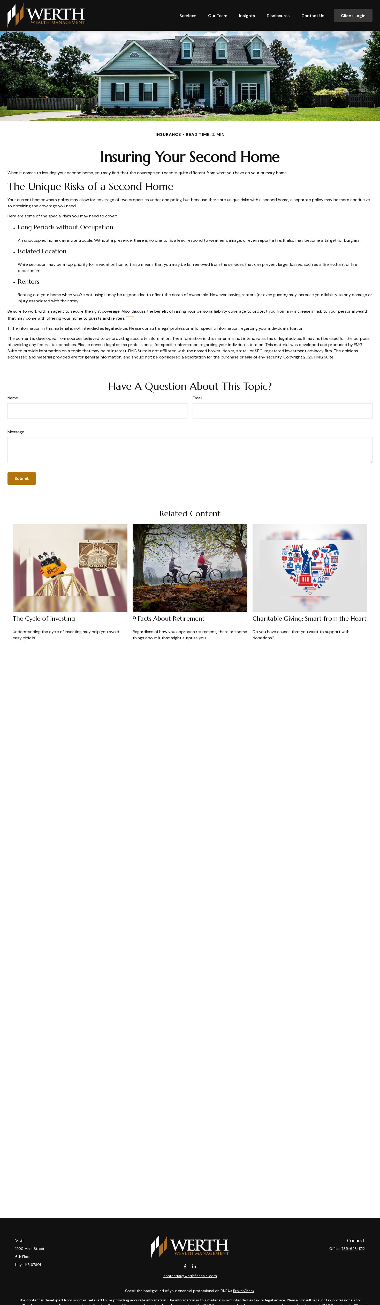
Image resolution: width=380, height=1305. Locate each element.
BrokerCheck (243, 1290)
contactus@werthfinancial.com (190, 1275)
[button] (187, 15)
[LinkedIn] (194, 1266)
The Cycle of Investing (44, 618)
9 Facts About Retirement (168, 618)
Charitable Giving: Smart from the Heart (310, 618)
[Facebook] (184, 1266)
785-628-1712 (353, 1248)
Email (197, 398)
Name (12, 398)
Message (15, 432)
